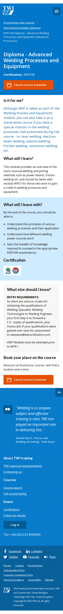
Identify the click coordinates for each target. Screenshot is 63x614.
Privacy (7, 565)
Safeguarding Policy (14, 570)
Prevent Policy (35, 565)
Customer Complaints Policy (18, 575)
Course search (13, 488)
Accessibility (34, 579)
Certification (11, 509)
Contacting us (13, 472)
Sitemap (49, 579)
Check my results (15, 515)
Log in (14, 525)
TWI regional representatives (23, 466)
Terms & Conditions (14, 579)
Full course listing (15, 494)
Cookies (19, 565)
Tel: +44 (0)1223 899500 (22, 534)
